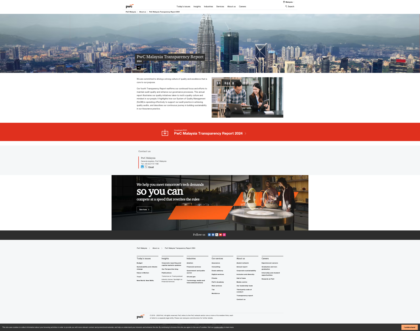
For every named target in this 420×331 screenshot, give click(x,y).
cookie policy (219, 327)
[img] (139, 68)
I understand (409, 327)
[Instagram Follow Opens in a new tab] (224, 235)
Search (291, 6)
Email (151, 167)
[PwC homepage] (130, 6)
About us (142, 12)
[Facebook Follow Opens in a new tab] (213, 235)
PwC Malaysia (131, 12)
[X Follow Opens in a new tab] (146, 167)
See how (143, 209)
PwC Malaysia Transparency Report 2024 (164, 12)
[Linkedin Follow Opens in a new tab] (142, 167)
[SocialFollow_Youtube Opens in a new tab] (220, 235)
